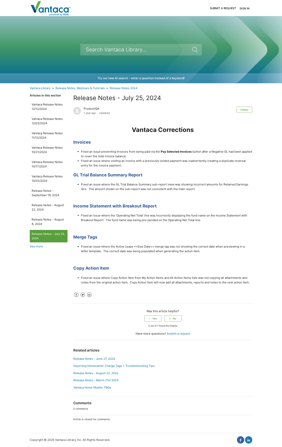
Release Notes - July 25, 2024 (48, 236)
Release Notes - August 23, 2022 (95, 373)
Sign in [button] (244, 8)
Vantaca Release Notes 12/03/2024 (47, 121)
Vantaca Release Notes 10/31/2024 (47, 150)
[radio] (153, 318)
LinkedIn (89, 297)
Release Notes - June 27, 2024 (94, 359)
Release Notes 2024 (123, 88)
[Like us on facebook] (240, 440)
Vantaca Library (40, 88)
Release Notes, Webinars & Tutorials (80, 88)
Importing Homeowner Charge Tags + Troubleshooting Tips (114, 366)
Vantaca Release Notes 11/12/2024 (47, 135)
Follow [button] (244, 109)
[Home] (50, 8)
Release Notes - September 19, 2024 (45, 193)
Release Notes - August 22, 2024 (48, 207)
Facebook (76, 297)
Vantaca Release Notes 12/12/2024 (47, 107)
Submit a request (223, 8)
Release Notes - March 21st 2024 (96, 380)
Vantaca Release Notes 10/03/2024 (47, 179)
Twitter (83, 297)
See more (36, 246)
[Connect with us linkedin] (248, 440)
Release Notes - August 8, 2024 (48, 222)
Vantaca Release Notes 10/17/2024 (47, 164)
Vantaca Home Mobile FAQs (92, 387)
